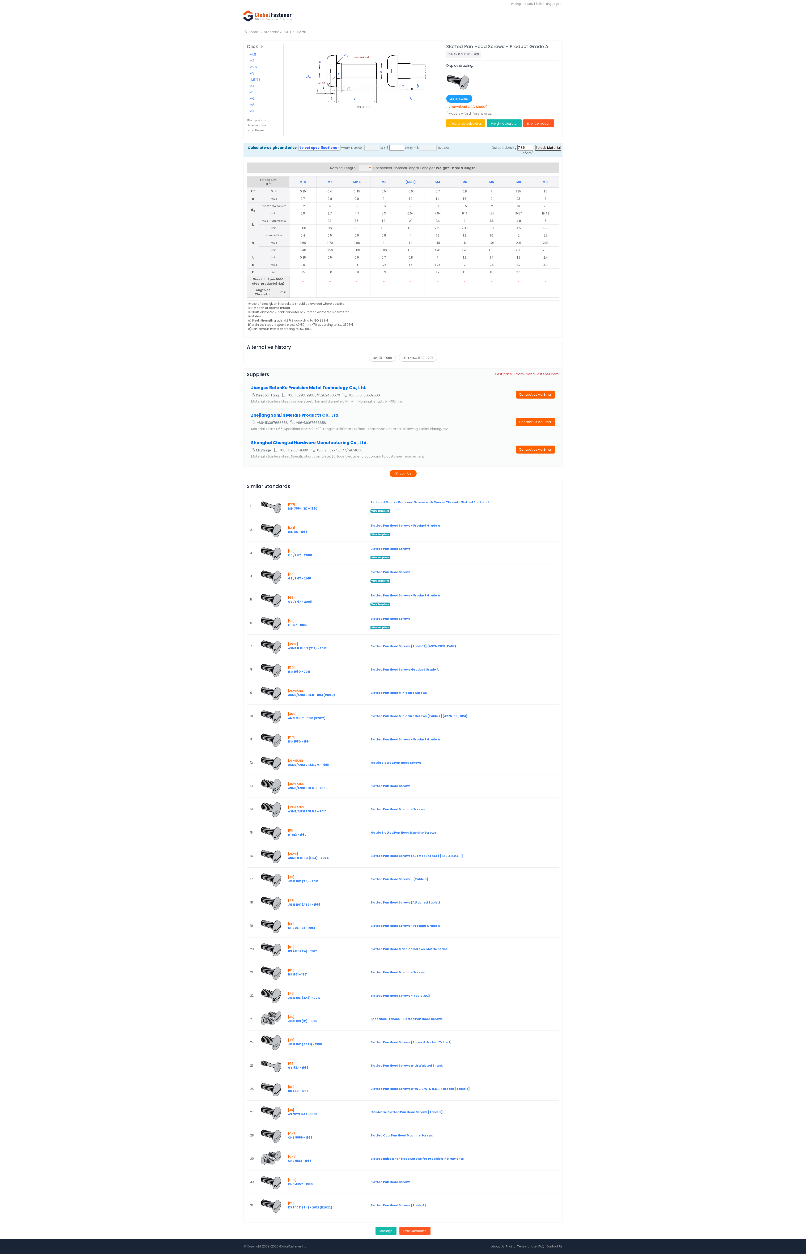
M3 (251, 73)
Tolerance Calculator (465, 124)
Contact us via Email (535, 394)
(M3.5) (254, 79)
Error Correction (538, 124)
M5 (251, 92)
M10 (252, 111)
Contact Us (554, 1246)
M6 (251, 98)
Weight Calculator (504, 124)
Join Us (405, 473)
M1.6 (252, 54)
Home (252, 32)
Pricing (516, 4)
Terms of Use (527, 1246)
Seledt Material (548, 147)
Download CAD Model (468, 106)
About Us (497, 1246)
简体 (530, 4)
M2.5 (253, 67)
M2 (251, 60)
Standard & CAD (277, 32)
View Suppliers (380, 511)
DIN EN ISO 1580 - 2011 (418, 358)
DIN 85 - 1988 (382, 358)
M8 (251, 104)
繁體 (539, 4)
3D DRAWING (459, 99)
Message (386, 1231)
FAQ (541, 1246)
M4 (252, 86)
